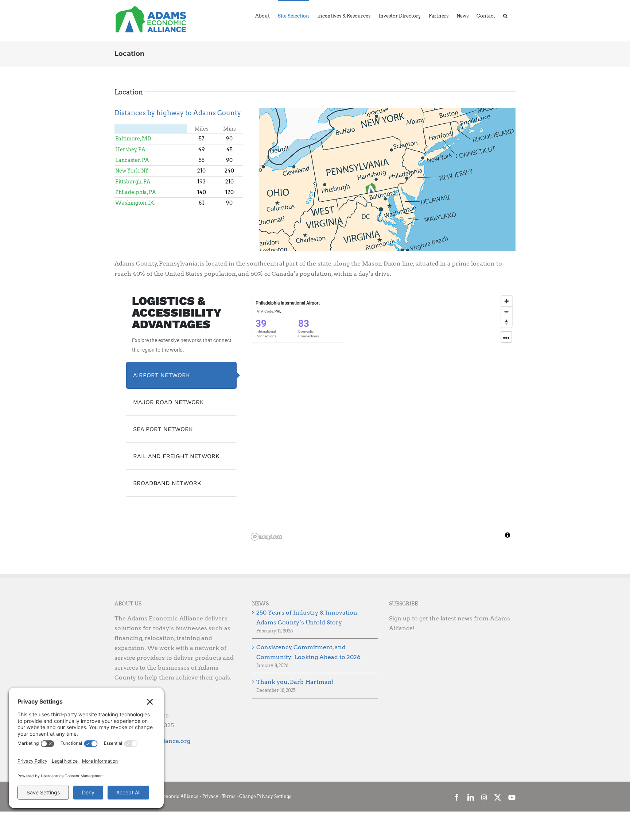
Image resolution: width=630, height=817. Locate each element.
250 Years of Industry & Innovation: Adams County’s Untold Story (307, 617)
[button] (505, 15)
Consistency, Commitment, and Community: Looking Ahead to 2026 (308, 652)
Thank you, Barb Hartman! (295, 681)
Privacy (210, 796)
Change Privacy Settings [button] (265, 796)
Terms (229, 796)
